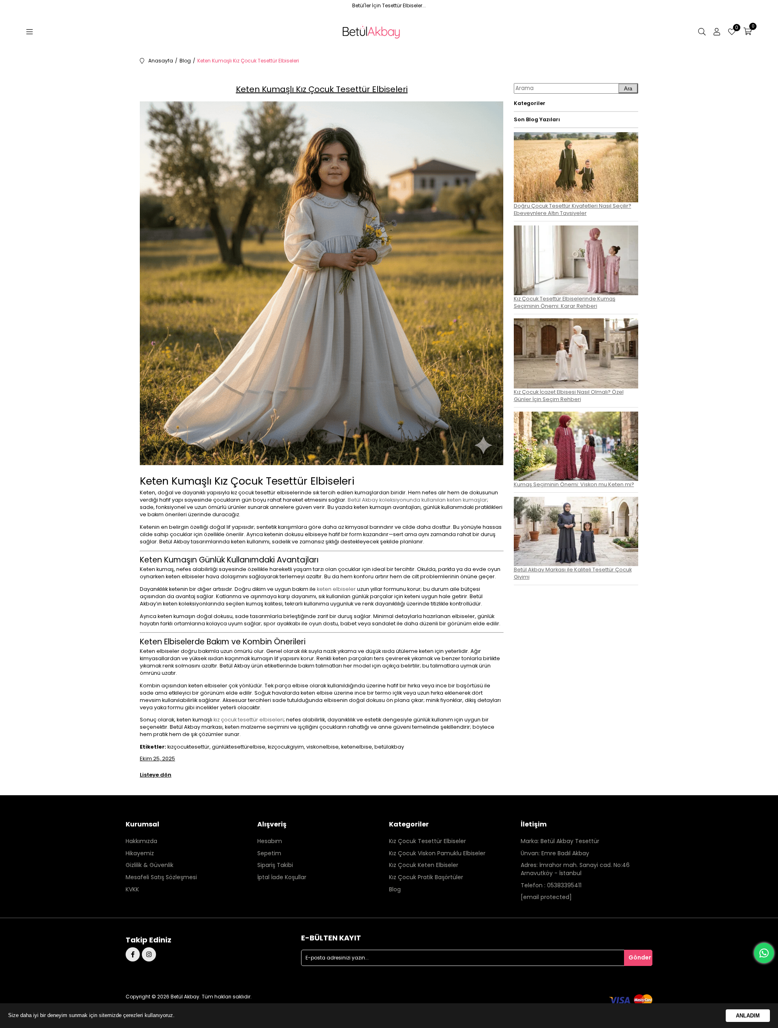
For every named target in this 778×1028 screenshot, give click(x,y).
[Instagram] (149, 954)
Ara (628, 89)
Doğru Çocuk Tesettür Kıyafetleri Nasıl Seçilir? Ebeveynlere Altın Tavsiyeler (572, 209)
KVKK (132, 889)
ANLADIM (748, 1016)
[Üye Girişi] (717, 31)
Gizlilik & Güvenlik (149, 865)
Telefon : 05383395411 (551, 885)
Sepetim (269, 853)
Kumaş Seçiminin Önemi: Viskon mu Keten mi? (574, 484)
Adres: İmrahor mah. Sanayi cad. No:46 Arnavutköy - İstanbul (575, 869)
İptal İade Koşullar (281, 877)
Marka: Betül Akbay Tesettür (560, 841)
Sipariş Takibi (275, 865)
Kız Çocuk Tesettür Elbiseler (427, 841)
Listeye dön (155, 775)
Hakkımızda (141, 841)
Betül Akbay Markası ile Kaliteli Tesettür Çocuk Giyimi (573, 573)
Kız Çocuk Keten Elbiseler (423, 865)
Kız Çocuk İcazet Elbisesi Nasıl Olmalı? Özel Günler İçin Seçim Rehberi (569, 395)
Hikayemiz (140, 853)
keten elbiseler (336, 589)
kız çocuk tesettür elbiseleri (249, 719)
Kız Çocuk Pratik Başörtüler (426, 877)
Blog (395, 889)
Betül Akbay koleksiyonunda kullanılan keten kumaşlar (417, 499)
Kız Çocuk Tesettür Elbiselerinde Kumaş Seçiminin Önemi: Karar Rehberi (565, 302)
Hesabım (269, 841)
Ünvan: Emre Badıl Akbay (555, 853)
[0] (748, 31)
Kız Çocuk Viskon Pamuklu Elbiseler (437, 853)
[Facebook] (133, 954)
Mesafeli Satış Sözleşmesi (161, 877)
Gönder (639, 957)
